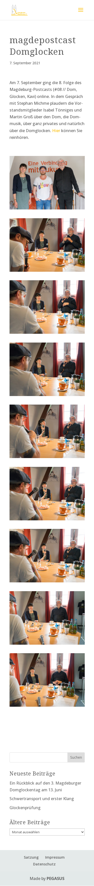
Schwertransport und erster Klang (42, 798)
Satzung (31, 857)
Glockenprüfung (25, 807)
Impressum (55, 857)
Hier (56, 130)
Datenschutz (44, 864)
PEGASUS (55, 878)
